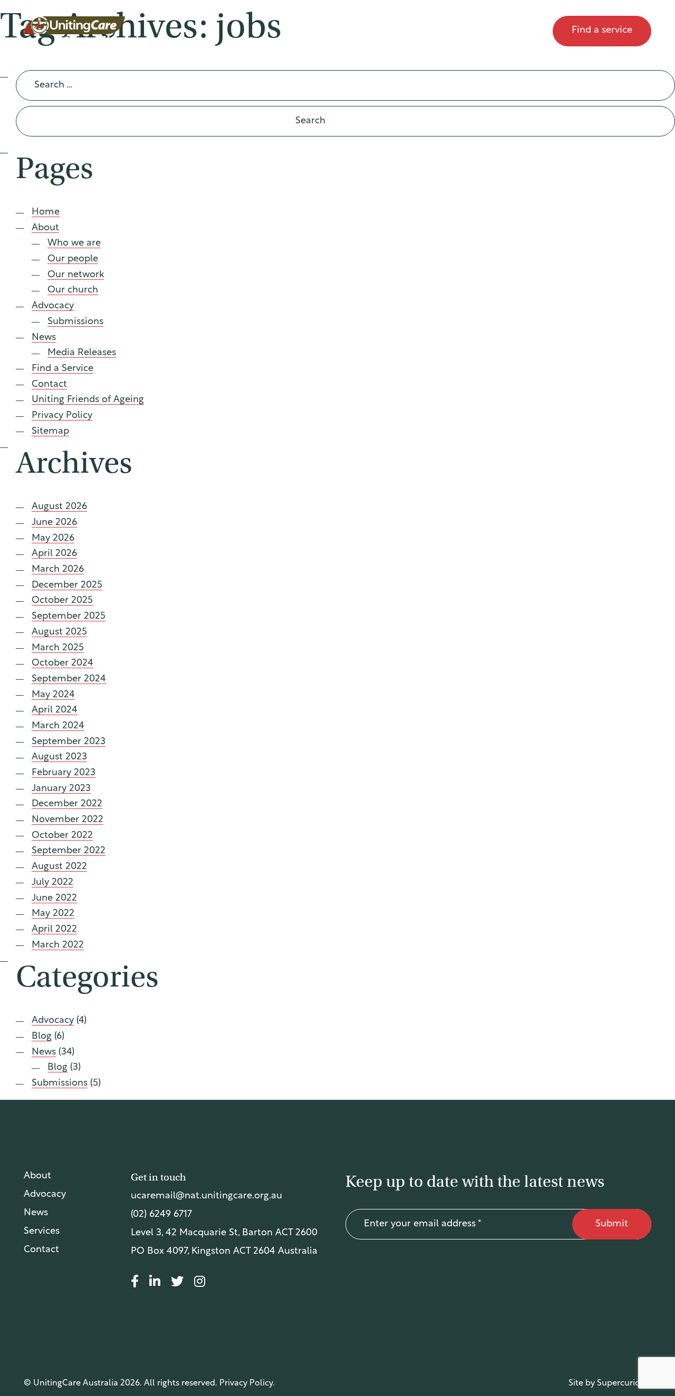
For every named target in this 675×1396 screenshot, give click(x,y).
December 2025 (67, 585)
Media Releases (81, 353)
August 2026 (59, 507)
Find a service (602, 30)
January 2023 (61, 789)
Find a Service (62, 369)
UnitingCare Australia (75, 31)
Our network (75, 275)
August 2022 (59, 867)
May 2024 (53, 695)
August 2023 (59, 757)
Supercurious (623, 1383)
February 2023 (63, 773)
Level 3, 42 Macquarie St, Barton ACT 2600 (224, 1233)
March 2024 (58, 726)
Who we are (74, 243)
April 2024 (55, 710)
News (464, 31)
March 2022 (58, 945)
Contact (519, 31)
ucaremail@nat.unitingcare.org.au (206, 1196)
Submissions (75, 322)
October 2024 (62, 663)
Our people (72, 259)
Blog (42, 1036)
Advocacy (405, 31)
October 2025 (62, 601)
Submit (611, 1224)
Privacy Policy (62, 416)
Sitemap (50, 431)
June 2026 (54, 523)
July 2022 (52, 882)
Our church (72, 290)
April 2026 (54, 554)
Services (42, 1231)
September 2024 (69, 679)
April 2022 (54, 929)
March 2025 (58, 648)
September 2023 (68, 742)
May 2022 (53, 914)
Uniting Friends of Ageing (88, 400)
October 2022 (62, 836)
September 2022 (68, 851)
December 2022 (67, 804)
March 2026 (58, 569)
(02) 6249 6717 (161, 1214)
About (345, 31)
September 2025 (68, 616)
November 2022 (67, 820)
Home (46, 212)
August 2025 (59, 632)
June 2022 (54, 898)
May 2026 (53, 538)
